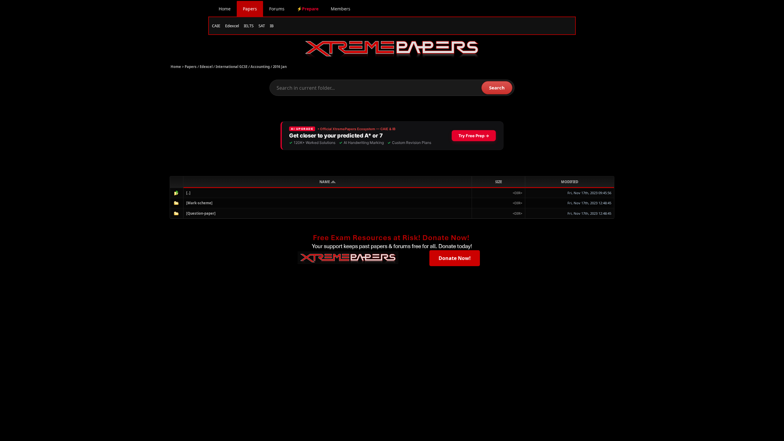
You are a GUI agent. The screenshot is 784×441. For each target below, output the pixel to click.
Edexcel (232, 25)
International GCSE (231, 66)
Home (225, 9)
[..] (188, 192)
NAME (325, 181)
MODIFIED (569, 181)
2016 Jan (280, 66)
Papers (250, 9)
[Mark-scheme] (199, 203)
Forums (277, 9)
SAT (261, 25)
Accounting (260, 66)
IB (271, 25)
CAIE (216, 25)
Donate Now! (455, 258)
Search (497, 88)
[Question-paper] (201, 213)
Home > (178, 66)
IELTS (249, 25)
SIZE (498, 181)
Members (340, 9)
